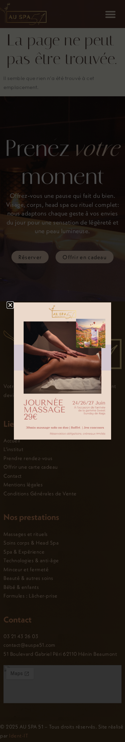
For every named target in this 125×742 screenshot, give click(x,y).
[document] (62, 371)
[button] (10, 305)
